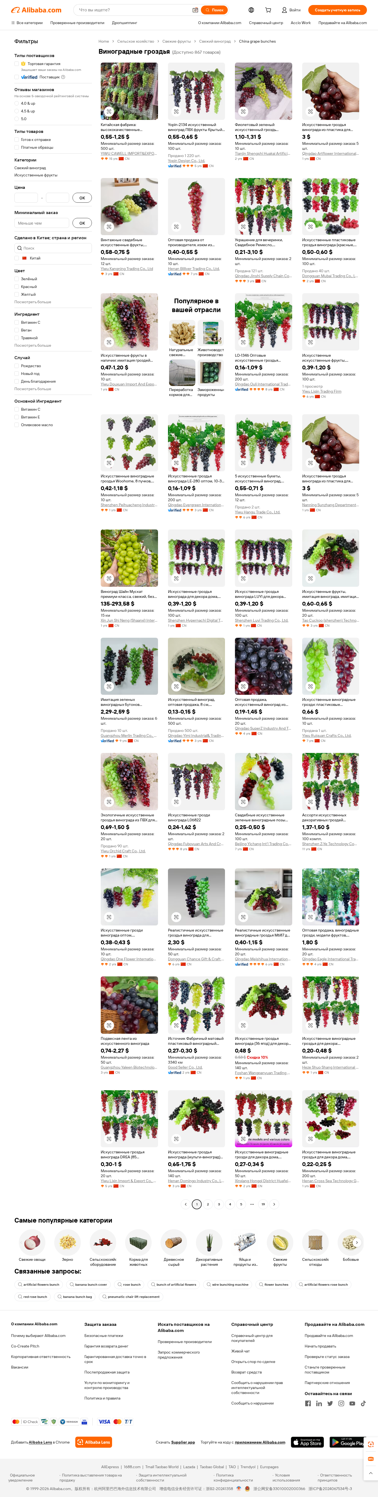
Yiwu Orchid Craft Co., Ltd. (123, 851)
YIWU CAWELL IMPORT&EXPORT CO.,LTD (129, 153)
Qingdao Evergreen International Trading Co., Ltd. (196, 505)
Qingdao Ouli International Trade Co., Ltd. (263, 384)
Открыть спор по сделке (253, 1361)
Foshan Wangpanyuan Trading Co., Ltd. (263, 1073)
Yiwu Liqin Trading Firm (321, 391)
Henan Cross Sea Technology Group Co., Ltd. (330, 1181)
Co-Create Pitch (25, 1346)
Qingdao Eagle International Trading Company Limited (330, 959)
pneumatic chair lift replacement (134, 1297)
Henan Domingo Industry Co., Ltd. (196, 1181)
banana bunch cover (91, 1285)
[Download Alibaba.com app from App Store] (307, 1442)
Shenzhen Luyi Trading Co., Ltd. (261, 620)
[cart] (269, 11)
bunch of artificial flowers (176, 1285)
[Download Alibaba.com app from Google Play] (348, 1442)
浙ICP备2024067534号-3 (330, 1488)
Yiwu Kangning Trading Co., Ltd (127, 268)
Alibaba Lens (40, 1442)
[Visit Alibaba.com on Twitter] (330, 1403)
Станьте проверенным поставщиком (325, 1369)
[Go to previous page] (186, 1204)
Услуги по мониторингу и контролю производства (107, 1385)
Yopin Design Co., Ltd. (186, 160)
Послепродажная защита (107, 1372)
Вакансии (19, 1367)
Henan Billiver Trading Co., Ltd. (194, 268)
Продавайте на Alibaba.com (329, 1335)
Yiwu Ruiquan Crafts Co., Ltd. (326, 735)
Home (104, 41)
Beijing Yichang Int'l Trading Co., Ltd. (263, 844)
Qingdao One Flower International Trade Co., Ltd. (129, 959)
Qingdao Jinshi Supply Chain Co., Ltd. (263, 276)
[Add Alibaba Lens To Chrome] (93, 1442)
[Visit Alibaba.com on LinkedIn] (319, 1403)
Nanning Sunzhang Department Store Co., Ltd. (330, 505)
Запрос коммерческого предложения (179, 1354)
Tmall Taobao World (161, 1467)
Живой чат (240, 1351)
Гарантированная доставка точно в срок (115, 1359)
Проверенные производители (185, 1341)
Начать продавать (320, 1346)
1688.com (132, 1467)
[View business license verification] (239, 1488)
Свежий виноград (215, 41)
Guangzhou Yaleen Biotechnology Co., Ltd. (129, 1067)
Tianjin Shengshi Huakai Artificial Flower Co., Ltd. (263, 153)
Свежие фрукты (176, 41)
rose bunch (132, 1285)
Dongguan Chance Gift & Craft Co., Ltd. (196, 959)
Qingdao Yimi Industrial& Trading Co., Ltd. (196, 735)
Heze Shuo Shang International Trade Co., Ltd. (330, 1067)
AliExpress (110, 1467)
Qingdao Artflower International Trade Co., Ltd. (330, 153)
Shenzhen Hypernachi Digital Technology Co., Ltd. (196, 620)
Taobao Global (212, 1467)
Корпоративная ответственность (41, 1356)
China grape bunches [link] (257, 41)
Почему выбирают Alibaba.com (38, 1335)
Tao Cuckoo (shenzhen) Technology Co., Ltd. (330, 620)
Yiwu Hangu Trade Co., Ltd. (257, 512)
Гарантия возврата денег (106, 1346)
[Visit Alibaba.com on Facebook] (308, 1403)
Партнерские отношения (327, 1382)
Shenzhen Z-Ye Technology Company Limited (330, 844)
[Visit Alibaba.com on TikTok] (363, 1403)
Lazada (189, 1467)
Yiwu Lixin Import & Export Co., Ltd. (129, 1181)
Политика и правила (102, 1398)
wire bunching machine (230, 1285)
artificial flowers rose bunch (326, 1285)
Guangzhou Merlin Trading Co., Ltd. (129, 735)
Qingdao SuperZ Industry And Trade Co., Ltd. (263, 728)
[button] (195, 10)
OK (82, 198)
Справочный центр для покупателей (252, 1338)
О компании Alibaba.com (34, 1324)
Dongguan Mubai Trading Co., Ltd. (330, 276)
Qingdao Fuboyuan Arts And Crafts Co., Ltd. (196, 844)
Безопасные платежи (103, 1335)
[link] (371, 1444)
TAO (232, 1467)
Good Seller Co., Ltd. (185, 1067)
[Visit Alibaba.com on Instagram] (341, 1403)
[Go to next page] (274, 1204)
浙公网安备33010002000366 (279, 1488)
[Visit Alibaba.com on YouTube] (352, 1403)
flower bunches (276, 1285)
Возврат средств (246, 1372)
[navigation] (53, 623)
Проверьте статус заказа (327, 1356)
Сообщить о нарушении (252, 1403)
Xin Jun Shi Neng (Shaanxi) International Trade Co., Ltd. (129, 620)
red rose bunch (35, 1297)
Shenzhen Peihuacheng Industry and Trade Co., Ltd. (129, 505)
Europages (269, 1467)
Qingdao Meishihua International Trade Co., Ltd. (263, 959)
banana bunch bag (77, 1297)
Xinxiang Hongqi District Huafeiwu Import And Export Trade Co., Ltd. (263, 1181)
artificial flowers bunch (41, 1285)
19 (263, 1204)
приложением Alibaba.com (260, 1442)
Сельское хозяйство (135, 41)
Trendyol (247, 1467)
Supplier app (183, 1442)
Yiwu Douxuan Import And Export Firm (129, 384)
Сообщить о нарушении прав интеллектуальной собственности (257, 1387)
